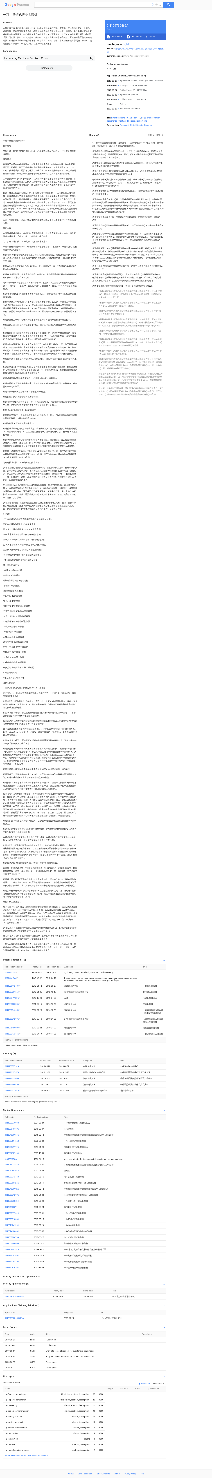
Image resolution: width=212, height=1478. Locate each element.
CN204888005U (12, 1004)
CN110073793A (12, 1066)
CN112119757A (12, 1072)
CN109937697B (12, 1123)
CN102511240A (12, 986)
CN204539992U (12, 1189)
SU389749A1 (11, 978)
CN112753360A (12, 1078)
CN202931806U (12, 1219)
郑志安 (118, 48)
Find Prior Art (136, 37)
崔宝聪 (125, 48)
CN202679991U (12, 1147)
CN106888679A (12, 1237)
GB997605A (10, 972)
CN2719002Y (10, 1207)
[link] (16, 1394)
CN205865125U (12, 1183)
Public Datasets (103, 1474)
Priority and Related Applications (132, 121)
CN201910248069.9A (14, 1296)
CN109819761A (12, 1213)
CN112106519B (12, 1261)
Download (146, 1383)
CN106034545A (12, 1010)
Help (142, 1474)
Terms (117, 1474)
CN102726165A (12, 992)
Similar (151, 37)
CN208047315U (12, 1034)
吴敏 (138, 48)
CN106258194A (12, 1171)
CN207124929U (12, 1225)
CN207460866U (12, 1231)
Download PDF (117, 37)
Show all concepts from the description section (26, 1455)
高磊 (150, 48)
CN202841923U (12, 998)
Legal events (147, 118)
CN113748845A (12, 1084)
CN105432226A (12, 1165)
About (71, 1474)
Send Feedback (85, 1474)
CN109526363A (12, 1201)
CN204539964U (12, 1135)
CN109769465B (12, 1141)
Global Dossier (136, 125)
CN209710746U (12, 1153)
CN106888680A (12, 1243)
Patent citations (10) (120, 118)
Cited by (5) (135, 118)
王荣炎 (144, 48)
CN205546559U (12, 1129)
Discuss (148, 125)
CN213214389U (12, 1255)
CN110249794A (12, 1249)
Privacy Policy (130, 1474)
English (126, 44)
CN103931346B (12, 1177)
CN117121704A (12, 1090)
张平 (155, 48)
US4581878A (11, 1159)
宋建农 (132, 48)
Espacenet (124, 125)
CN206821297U (12, 1019)
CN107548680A (12, 1028)
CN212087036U (12, 1267)
